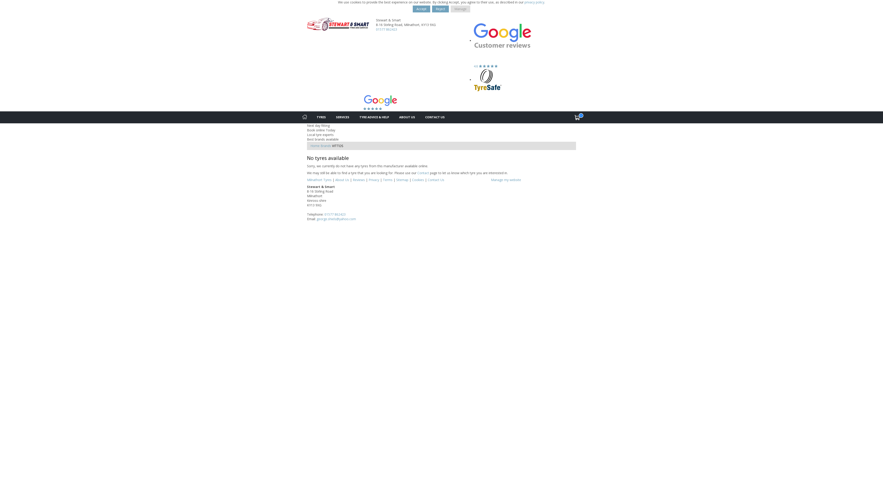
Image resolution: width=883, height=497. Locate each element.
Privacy (374, 180)
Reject (440, 9)
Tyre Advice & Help (374, 117)
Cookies (418, 180)
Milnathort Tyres (319, 180)
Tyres (321, 117)
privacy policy (534, 2)
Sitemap (402, 180)
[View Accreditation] (488, 80)
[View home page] (338, 24)
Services (342, 117)
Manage (460, 9)
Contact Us (435, 117)
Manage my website (506, 180)
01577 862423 (386, 29)
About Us (407, 117)
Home (315, 146)
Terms (388, 180)
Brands (326, 146)
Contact (423, 173)
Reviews (359, 180)
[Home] (305, 117)
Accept (421, 9)
